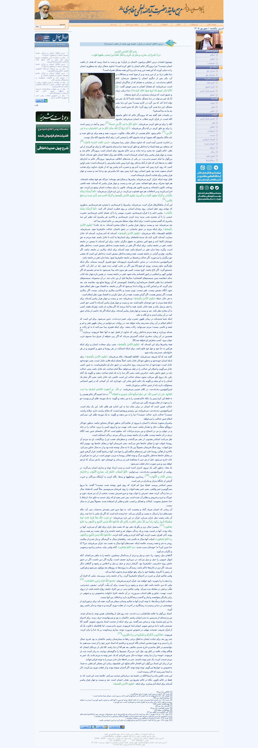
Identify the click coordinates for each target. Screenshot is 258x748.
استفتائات (194, 24)
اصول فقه (210, 156)
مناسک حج (210, 75)
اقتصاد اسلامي (208, 139)
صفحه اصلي (211, 24)
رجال (213, 152)
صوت (212, 103)
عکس (212, 111)
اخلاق (178, 24)
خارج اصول (210, 87)
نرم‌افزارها (210, 160)
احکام (149, 24)
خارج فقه (211, 82)
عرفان (212, 148)
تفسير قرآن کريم (207, 118)
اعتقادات (164, 24)
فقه (213, 123)
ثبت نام (113, 24)
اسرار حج (211, 71)
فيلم (213, 107)
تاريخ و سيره (209, 143)
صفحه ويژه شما (132, 24)
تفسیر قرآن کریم (207, 91)
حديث (212, 135)
